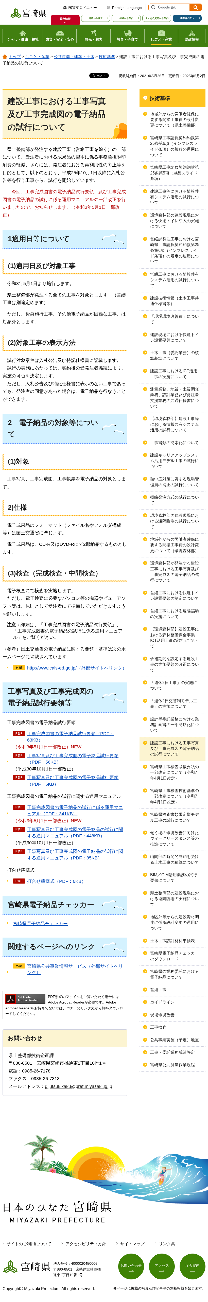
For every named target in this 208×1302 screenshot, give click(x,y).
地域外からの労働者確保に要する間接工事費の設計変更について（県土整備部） (174, 120)
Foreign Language (127, 8)
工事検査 (158, 1027)
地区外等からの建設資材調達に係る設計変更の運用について (174, 922)
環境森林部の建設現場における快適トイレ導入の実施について (174, 221)
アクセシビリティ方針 (85, 1244)
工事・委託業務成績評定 (172, 1052)
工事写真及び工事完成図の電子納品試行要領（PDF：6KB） (72, 780)
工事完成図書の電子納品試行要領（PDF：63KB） (70, 737)
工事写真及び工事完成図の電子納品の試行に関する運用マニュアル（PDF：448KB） (75, 832)
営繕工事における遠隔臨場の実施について (174, 614)
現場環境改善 (162, 1015)
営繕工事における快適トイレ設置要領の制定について (174, 596)
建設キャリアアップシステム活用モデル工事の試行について (174, 461)
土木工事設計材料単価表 (172, 941)
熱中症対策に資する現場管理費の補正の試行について (174, 482)
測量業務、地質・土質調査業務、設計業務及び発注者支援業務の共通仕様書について (174, 397)
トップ (15, 57)
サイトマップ (132, 1244)
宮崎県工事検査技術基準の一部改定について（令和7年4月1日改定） (174, 796)
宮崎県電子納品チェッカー (40, 923)
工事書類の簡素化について (174, 443)
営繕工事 (158, 990)
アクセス (162, 1265)
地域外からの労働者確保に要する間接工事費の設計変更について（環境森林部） (174, 545)
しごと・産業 (37, 57)
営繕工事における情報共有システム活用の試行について (174, 280)
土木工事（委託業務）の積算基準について (174, 355)
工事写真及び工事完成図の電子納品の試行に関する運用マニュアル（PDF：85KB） (75, 854)
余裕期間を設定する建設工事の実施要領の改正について (174, 664)
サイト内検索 (153, 7)
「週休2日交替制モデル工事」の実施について (173, 704)
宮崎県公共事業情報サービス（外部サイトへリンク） (75, 969)
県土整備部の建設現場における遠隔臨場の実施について (174, 899)
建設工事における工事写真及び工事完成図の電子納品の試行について (174, 748)
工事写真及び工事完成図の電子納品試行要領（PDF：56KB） (72, 759)
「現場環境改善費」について (174, 319)
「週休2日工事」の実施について (173, 685)
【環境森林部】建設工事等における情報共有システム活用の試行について (174, 424)
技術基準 (107, 57)
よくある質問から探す (156, 18)
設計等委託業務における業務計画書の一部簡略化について (174, 725)
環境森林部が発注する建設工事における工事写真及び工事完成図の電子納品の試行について (174, 571)
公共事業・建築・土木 (74, 57)
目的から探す (95, 18)
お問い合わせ (131, 1265)
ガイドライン (162, 1002)
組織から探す (126, 18)
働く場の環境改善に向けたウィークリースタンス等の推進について (174, 838)
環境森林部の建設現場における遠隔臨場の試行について (174, 521)
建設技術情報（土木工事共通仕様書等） (174, 301)
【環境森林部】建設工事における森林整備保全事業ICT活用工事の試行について (174, 637)
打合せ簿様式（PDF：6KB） (56, 881)
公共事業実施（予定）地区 (174, 1040)
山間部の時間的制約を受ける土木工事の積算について (174, 859)
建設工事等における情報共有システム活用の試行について (174, 197)
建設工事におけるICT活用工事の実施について (173, 374)
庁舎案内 (192, 1265)
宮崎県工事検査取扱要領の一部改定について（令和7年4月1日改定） (174, 772)
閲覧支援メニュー (82, 8)
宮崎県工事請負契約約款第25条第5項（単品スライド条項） (174, 173)
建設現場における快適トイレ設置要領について (174, 337)
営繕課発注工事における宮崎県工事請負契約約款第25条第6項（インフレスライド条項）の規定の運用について (174, 250)
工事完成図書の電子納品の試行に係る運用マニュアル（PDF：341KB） (75, 810)
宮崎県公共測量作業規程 (172, 1065)
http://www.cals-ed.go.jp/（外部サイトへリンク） (77, 668)
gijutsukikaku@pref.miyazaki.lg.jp (78, 1086)
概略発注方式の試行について (174, 500)
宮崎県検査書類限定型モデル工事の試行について (174, 817)
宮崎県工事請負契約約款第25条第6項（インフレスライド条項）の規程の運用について (174, 146)
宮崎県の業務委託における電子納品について (174, 974)
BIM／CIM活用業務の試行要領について (173, 878)
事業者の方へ (187, 18)
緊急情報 (65, 18)
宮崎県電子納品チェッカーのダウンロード (174, 956)
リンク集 (167, 1244)
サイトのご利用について (29, 1244)
